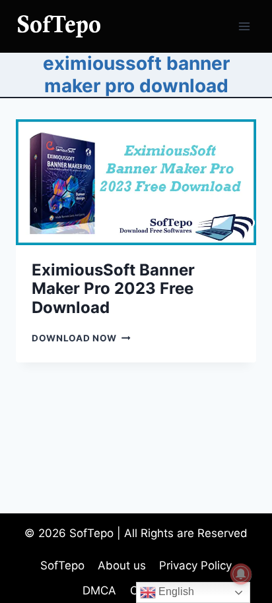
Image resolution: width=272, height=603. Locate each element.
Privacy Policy (195, 565)
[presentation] (136, 181)
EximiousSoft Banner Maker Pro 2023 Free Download (113, 289)
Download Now (81, 338)
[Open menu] (244, 26)
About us (122, 565)
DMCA (99, 590)
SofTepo (62, 565)
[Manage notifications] (241, 574)
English (175, 591)
